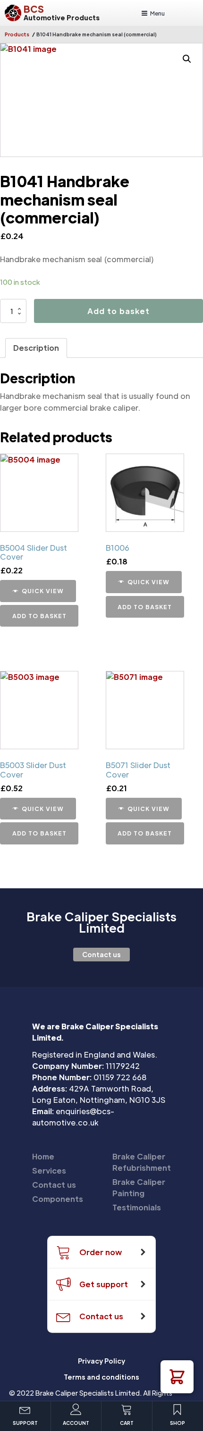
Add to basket (118, 311)
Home (43, 1156)
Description (36, 348)
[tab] (36, 348)
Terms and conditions (101, 1377)
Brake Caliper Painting (138, 1187)
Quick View (43, 591)
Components (57, 1199)
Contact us (101, 954)
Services (49, 1170)
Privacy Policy (101, 1361)
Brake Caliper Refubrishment (141, 1162)
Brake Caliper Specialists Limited (101, 922)
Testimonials (136, 1207)
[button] (177, 1376)
